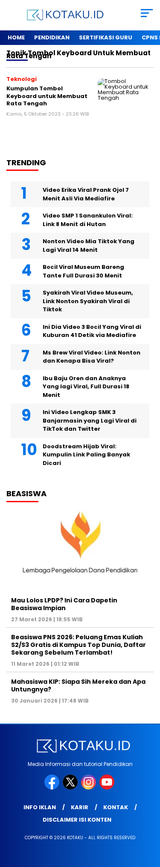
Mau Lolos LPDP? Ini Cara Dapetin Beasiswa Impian (64, 604)
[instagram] (89, 787)
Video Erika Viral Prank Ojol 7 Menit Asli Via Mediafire (86, 194)
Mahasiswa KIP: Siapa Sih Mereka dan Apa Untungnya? (78, 685)
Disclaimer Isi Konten (77, 820)
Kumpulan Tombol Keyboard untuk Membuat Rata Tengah (46, 95)
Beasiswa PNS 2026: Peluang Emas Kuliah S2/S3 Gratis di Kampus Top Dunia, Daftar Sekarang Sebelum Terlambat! (78, 645)
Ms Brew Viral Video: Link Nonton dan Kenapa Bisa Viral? (91, 357)
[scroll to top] (148, 817)
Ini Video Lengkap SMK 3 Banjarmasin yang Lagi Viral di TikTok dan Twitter (90, 420)
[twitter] (71, 787)
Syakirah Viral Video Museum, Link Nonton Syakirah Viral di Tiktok (88, 301)
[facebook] (52, 787)
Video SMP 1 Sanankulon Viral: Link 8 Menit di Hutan (88, 220)
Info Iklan (39, 807)
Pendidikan (52, 37)
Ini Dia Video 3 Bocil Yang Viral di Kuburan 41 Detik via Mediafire (92, 331)
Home (16, 37)
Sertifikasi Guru (105, 37)
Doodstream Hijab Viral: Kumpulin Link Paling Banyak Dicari (86, 454)
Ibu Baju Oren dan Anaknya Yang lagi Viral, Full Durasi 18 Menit (86, 386)
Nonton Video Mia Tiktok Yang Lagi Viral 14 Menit (88, 245)
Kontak (115, 807)
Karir (79, 807)
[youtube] (107, 787)
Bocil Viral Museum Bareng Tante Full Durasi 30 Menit (83, 271)
